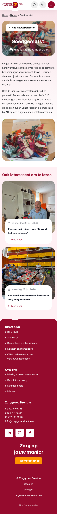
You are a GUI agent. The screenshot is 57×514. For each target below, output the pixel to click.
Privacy (28, 489)
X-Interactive (31, 505)
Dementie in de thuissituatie (22, 343)
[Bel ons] (42, 4)
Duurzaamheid (15, 385)
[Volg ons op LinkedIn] (9, 433)
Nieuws (11, 391)
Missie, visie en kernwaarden (23, 374)
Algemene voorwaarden (28, 495)
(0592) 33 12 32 (14, 417)
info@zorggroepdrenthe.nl (19, 421)
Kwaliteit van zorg (17, 380)
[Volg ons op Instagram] (19, 433)
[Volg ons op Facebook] (30, 433)
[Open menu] (51, 4)
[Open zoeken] (34, 4)
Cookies (28, 483)
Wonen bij (12, 337)
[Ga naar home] (12, 5)
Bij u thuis (12, 331)
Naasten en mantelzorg (20, 348)
